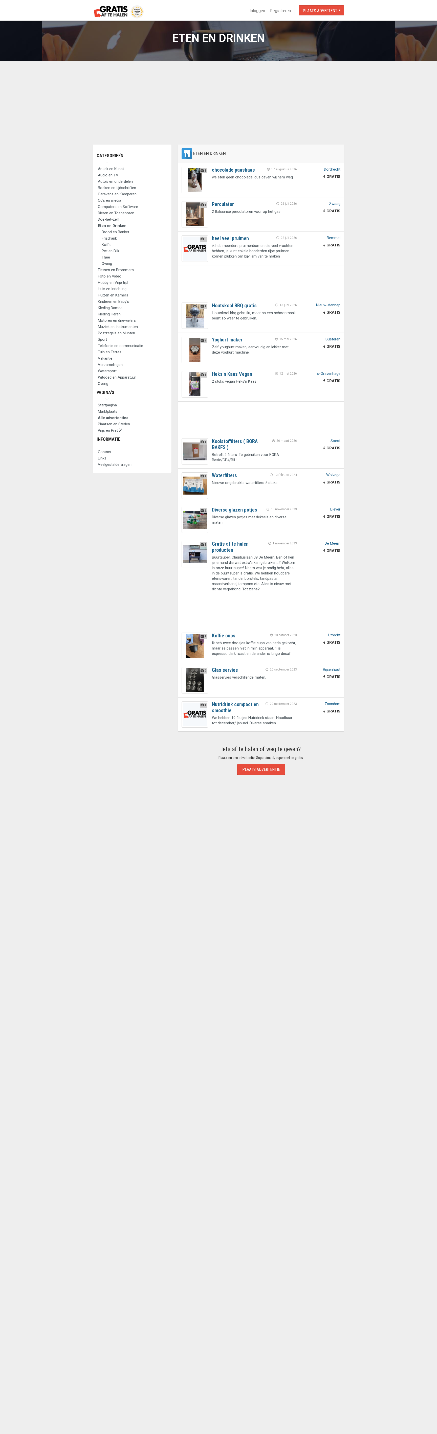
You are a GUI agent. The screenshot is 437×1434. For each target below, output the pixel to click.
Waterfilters (224, 475)
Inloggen (257, 10)
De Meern (332, 543)
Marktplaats (107, 411)
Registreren (280, 10)
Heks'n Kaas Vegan (232, 374)
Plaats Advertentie (321, 10)
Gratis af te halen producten (230, 547)
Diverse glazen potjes (234, 510)
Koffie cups (223, 636)
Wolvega (333, 475)
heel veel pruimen (230, 238)
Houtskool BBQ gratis (234, 306)
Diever (335, 509)
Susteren (332, 339)
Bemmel (333, 238)
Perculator (223, 204)
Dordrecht (332, 169)
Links (102, 458)
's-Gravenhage (328, 373)
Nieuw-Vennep (328, 305)
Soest (335, 440)
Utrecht (334, 635)
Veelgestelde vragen (115, 464)
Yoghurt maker (227, 340)
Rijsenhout (331, 669)
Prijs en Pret (108, 430)
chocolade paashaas (233, 170)
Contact (104, 452)
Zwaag (334, 203)
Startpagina (107, 405)
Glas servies (225, 670)
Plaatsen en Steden (114, 424)
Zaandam (332, 704)
